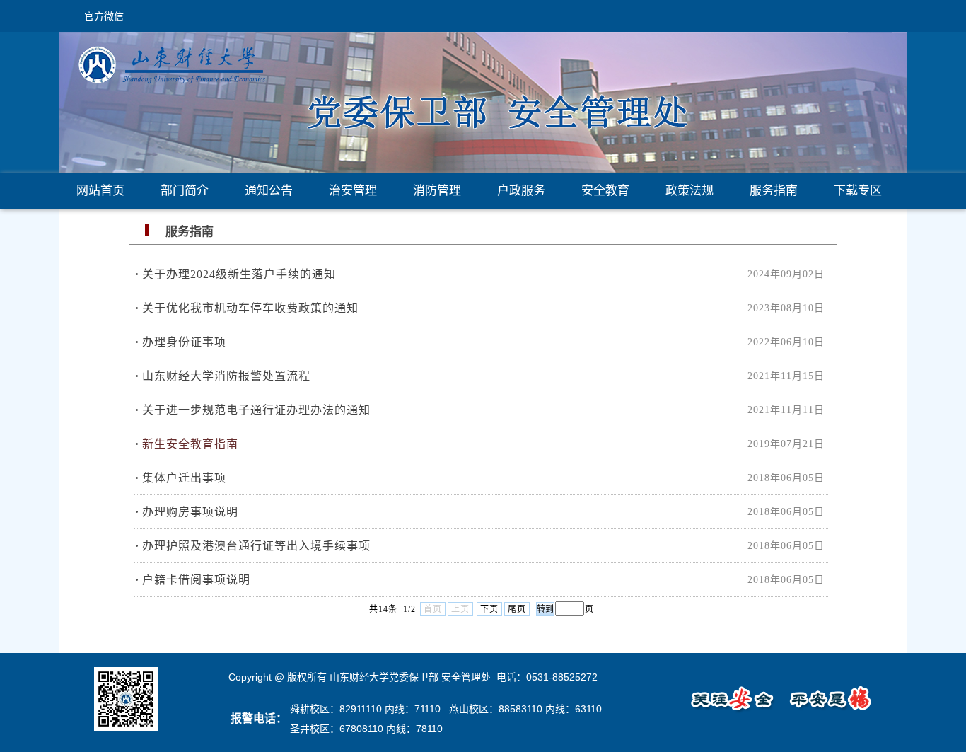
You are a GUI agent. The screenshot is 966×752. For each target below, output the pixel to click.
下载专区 (858, 190)
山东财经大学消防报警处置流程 (226, 376)
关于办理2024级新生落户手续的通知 (239, 274)
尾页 (517, 609)
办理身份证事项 (184, 342)
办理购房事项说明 (190, 512)
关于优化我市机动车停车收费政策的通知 (250, 308)
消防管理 (437, 190)
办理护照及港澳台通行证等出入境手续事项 (256, 546)
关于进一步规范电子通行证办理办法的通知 (256, 410)
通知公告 (269, 190)
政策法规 (689, 190)
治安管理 (353, 190)
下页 (489, 609)
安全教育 (605, 190)
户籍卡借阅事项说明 (196, 580)
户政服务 (521, 190)
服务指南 (774, 190)
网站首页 (100, 190)
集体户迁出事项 (184, 478)
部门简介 (185, 190)
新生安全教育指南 (190, 444)
